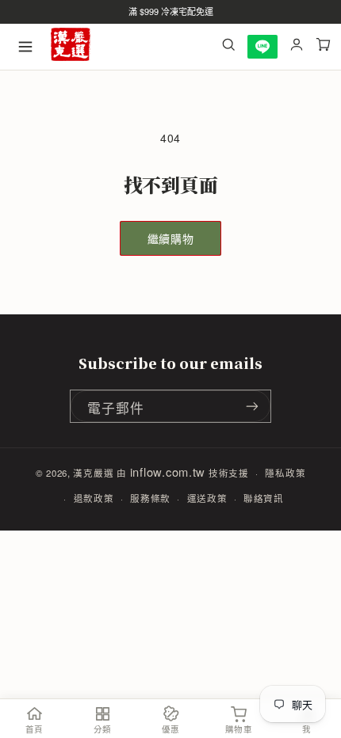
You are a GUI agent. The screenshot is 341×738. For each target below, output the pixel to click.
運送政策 (207, 498)
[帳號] (297, 46)
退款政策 (94, 498)
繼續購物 (171, 238)
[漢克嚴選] (70, 47)
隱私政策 (285, 472)
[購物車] (323, 46)
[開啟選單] (25, 47)
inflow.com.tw (168, 471)
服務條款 (150, 498)
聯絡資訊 (263, 498)
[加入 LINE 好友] (262, 47)
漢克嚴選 (93, 472)
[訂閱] (252, 406)
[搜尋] (228, 46)
